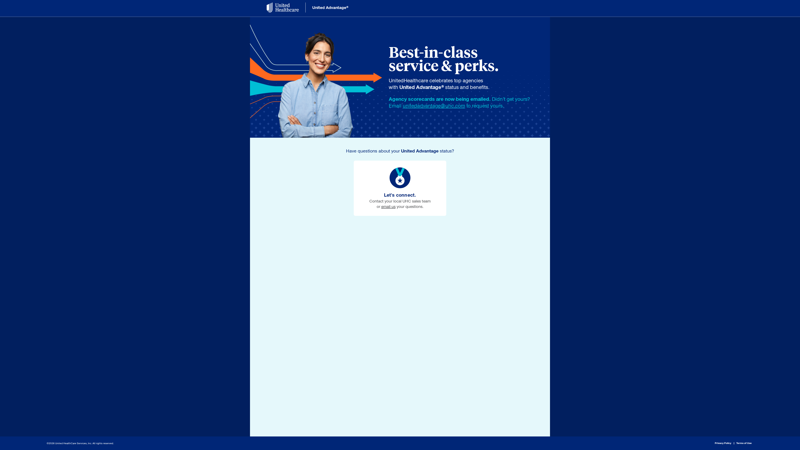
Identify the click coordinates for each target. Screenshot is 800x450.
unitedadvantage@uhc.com (434, 105)
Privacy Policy (723, 443)
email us (388, 206)
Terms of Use (744, 443)
